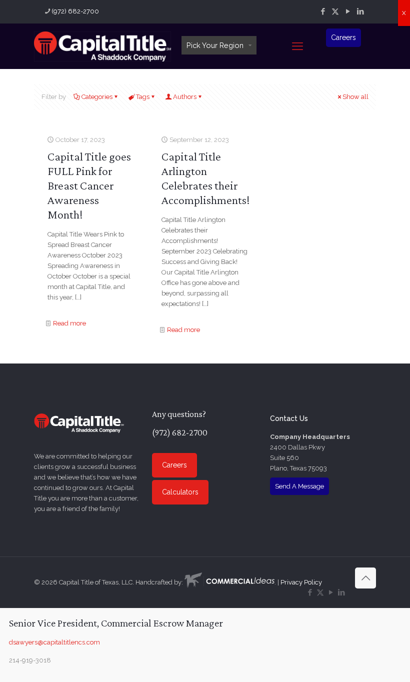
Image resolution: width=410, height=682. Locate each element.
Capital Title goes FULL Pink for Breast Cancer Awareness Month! (89, 185)
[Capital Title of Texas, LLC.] (102, 46)
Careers (343, 38)
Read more (69, 323)
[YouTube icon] (348, 11)
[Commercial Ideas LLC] (229, 582)
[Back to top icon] (365, 578)
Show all (355, 96)
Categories (97, 96)
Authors (184, 96)
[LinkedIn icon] (360, 11)
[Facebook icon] (322, 11)
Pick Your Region (215, 45)
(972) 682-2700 (75, 11)
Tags (143, 96)
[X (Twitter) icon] (335, 11)
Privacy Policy (301, 582)
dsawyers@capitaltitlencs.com (54, 642)
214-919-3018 (30, 660)
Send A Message (299, 486)
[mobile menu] (297, 46)
